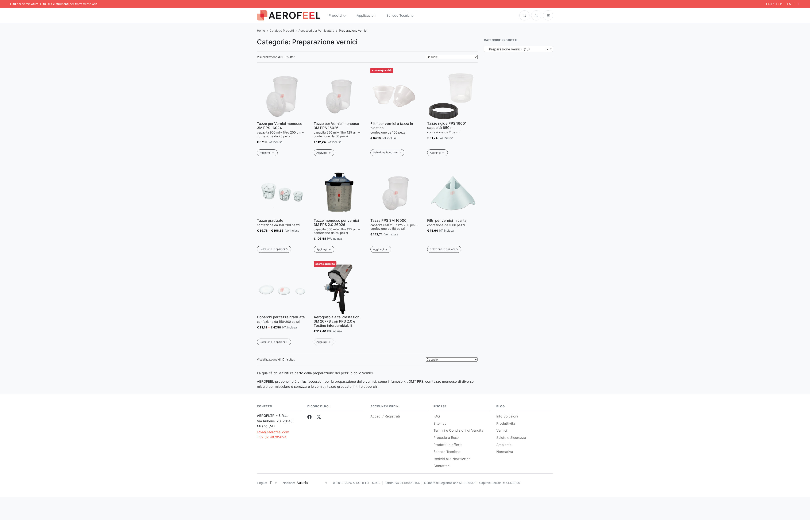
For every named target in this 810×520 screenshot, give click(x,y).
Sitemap (440, 423)
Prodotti (335, 15)
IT (798, 4)
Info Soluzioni (507, 416)
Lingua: (262, 483)
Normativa (504, 452)
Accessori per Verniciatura (316, 30)
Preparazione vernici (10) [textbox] (517, 49)
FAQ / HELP (774, 4)
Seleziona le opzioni (385, 152)
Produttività (505, 423)
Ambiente (504, 445)
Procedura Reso (446, 437)
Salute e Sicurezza (511, 437)
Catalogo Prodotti (282, 30)
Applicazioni (366, 15)
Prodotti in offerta (448, 445)
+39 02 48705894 (271, 437)
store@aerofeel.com (273, 432)
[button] (524, 15)
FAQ (436, 416)
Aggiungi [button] (265, 152)
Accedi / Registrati (385, 416)
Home (261, 30)
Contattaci (441, 466)
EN (789, 4)
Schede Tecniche (399, 15)
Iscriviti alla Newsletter (451, 459)
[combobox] (518, 49)
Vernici (501, 430)
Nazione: (289, 483)
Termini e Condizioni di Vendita (458, 430)
